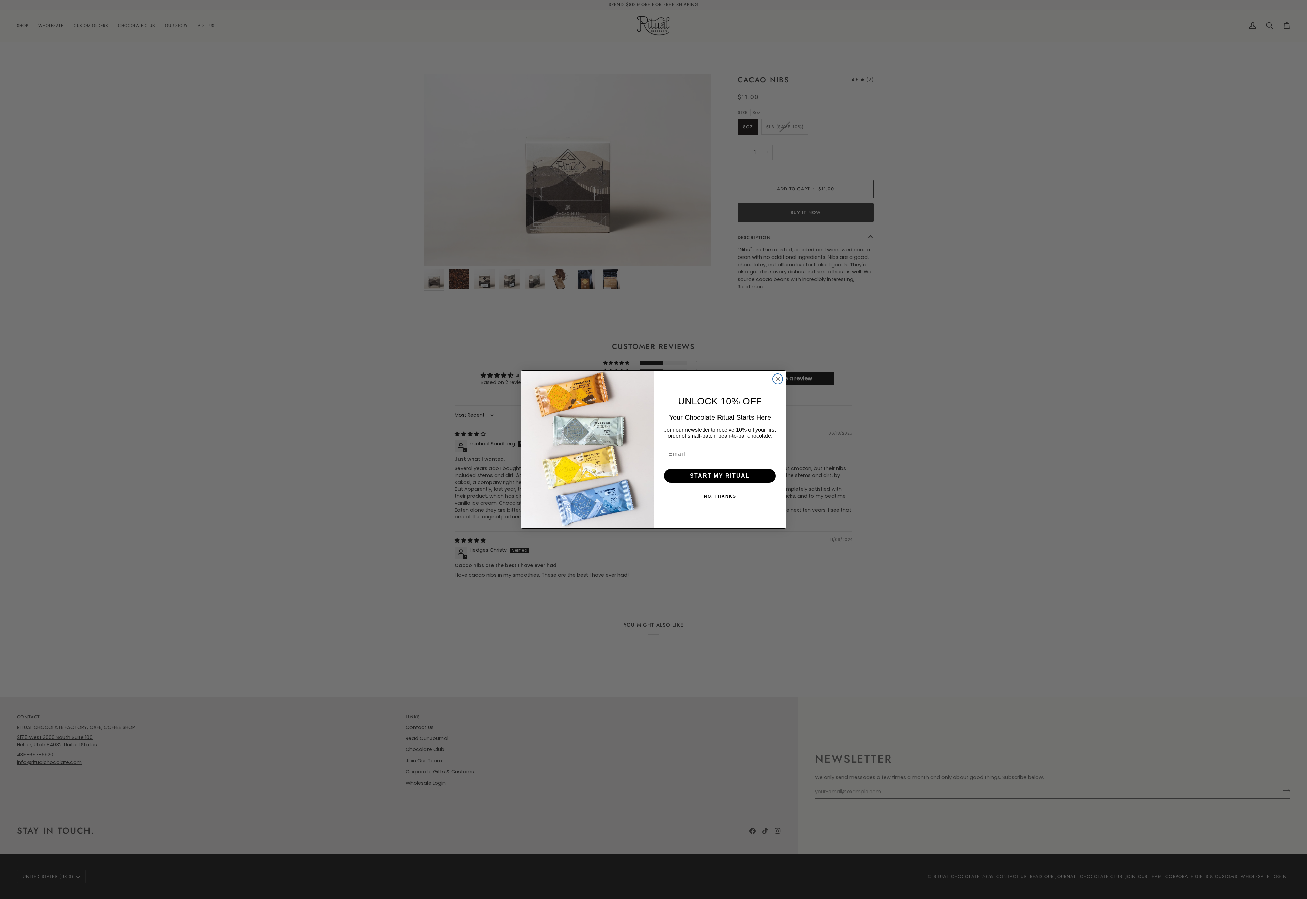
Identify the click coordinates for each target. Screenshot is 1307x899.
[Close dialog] (778, 379)
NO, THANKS (720, 496)
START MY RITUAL (720, 476)
